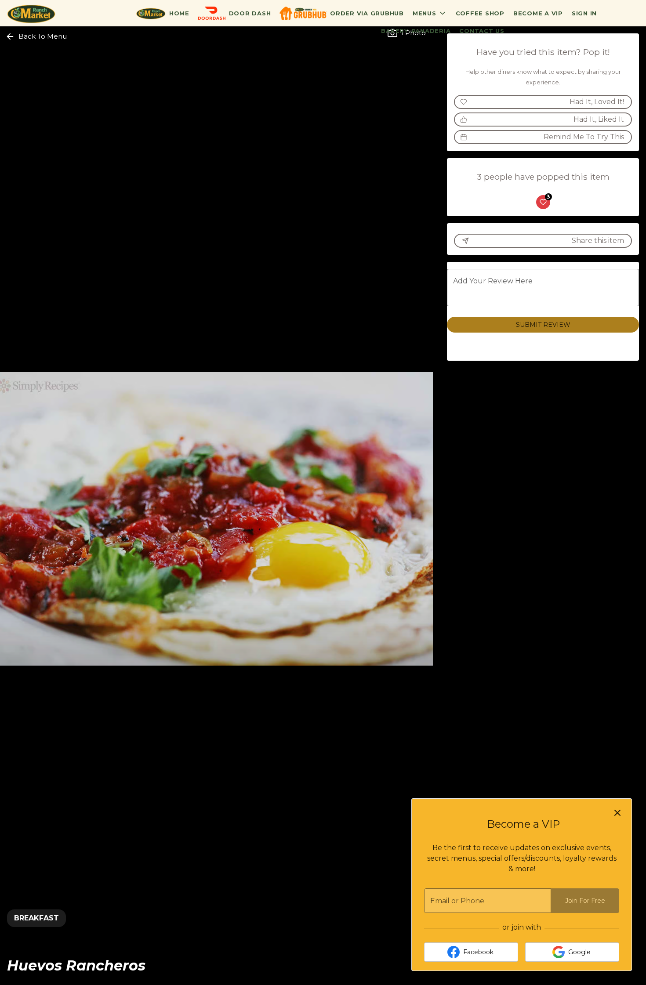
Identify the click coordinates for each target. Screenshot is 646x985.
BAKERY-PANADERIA (415, 30)
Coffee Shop (480, 13)
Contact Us (481, 30)
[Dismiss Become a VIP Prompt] (617, 812)
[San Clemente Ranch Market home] (46, 13)
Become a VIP (538, 13)
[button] (429, 13)
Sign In (584, 13)
